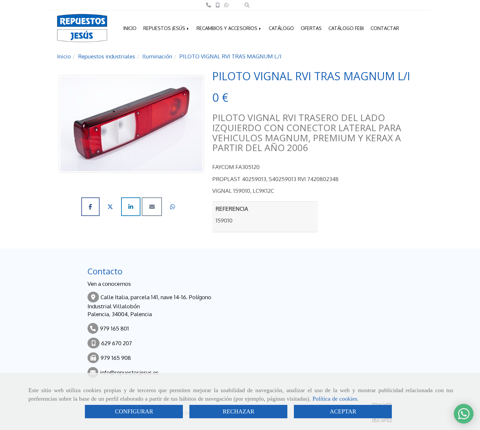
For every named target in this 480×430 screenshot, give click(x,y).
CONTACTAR (385, 28)
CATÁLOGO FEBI (346, 28)
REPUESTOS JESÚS (164, 28)
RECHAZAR (238, 411)
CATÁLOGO (281, 28)
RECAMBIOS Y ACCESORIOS (228, 28)
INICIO (129, 28)
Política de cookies (334, 398)
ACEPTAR (343, 411)
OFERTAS (311, 28)
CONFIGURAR (134, 411)
